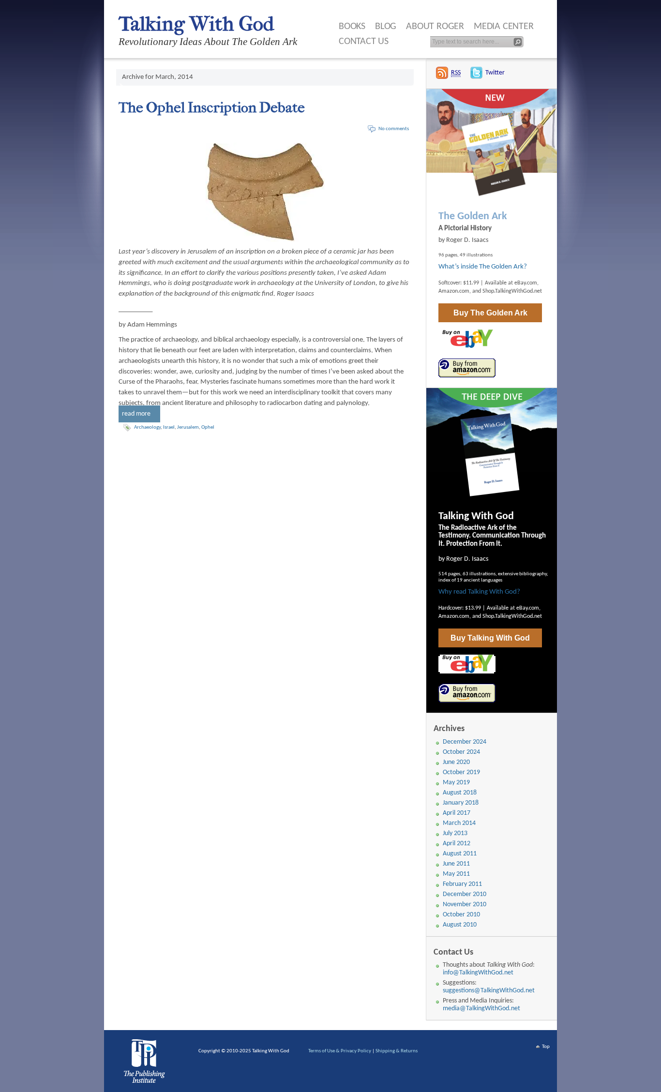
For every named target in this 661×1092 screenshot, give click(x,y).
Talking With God (196, 24)
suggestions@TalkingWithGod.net (489, 990)
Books (352, 26)
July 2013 (455, 833)
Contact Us (364, 41)
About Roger (435, 26)
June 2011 (456, 864)
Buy (490, 313)
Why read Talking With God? (479, 592)
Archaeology (147, 427)
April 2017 (456, 813)
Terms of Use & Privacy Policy (339, 1051)
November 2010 (464, 904)
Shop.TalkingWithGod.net (512, 291)
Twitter (495, 72)
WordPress (146, 1063)
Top (546, 1046)
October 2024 (461, 752)
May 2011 (456, 874)
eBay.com (525, 283)
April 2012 (456, 843)
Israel (169, 427)
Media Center (504, 26)
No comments (393, 129)
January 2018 (461, 803)
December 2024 (464, 742)
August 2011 (460, 853)
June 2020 (456, 762)
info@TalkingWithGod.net (478, 972)
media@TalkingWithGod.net (481, 1008)
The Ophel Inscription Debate (212, 107)
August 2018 (460, 792)
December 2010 (464, 894)
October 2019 (461, 772)
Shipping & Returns (397, 1051)
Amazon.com (453, 291)
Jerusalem (188, 427)
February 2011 (462, 884)
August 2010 (460, 924)
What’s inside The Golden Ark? (482, 266)
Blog (385, 26)
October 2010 (461, 914)
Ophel (207, 427)
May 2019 (456, 782)
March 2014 (459, 823)
